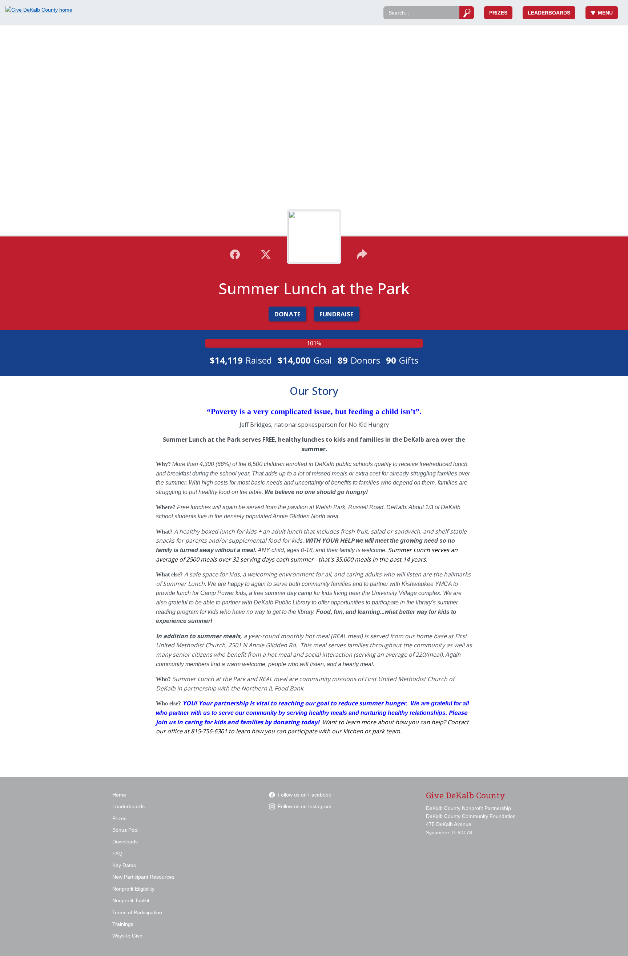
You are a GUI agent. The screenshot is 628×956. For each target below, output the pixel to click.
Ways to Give (127, 936)
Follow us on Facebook (304, 795)
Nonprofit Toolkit (130, 900)
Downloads (125, 841)
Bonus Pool (125, 830)
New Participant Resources (143, 877)
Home (119, 795)
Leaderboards (549, 13)
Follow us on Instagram (304, 806)
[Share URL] (362, 253)
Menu (605, 13)
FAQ (117, 853)
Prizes (498, 13)
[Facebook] (235, 253)
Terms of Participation (137, 912)
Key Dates (124, 865)
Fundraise (336, 314)
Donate (287, 314)
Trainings (122, 924)
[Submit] (466, 12)
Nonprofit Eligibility (133, 889)
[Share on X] (265, 253)
